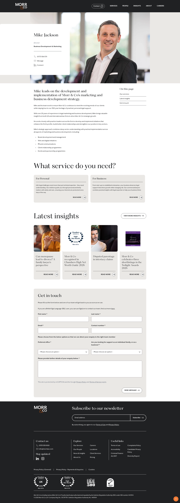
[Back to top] (175, 498)
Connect (40, 65)
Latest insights (125, 99)
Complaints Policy (134, 445)
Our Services (78, 445)
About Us (76, 457)
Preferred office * (44, 342)
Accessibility (115, 449)
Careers (93, 445)
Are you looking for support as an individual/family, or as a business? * (113, 343)
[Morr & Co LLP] (21, 6)
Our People (77, 449)
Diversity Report (133, 456)
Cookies (92, 470)
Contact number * (98, 326)
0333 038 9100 (44, 445)
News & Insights (79, 453)
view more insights (132, 216)
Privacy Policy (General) (42, 470)
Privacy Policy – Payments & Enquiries (69, 470)
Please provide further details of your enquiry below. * (58, 358)
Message (40, 61)
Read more (49, 274)
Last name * (95, 314)
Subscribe (136, 418)
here (113, 309)
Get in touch (124, 103)
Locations (93, 449)
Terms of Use (101, 425)
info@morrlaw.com (46, 449)
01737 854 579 (42, 57)
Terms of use (115, 445)
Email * (40, 326)
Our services (124, 94)
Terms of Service (96, 382)
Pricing (92, 457)
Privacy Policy (81, 382)
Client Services (95, 453)
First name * (42, 314)
